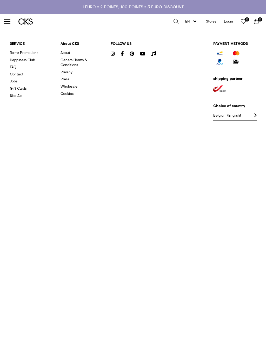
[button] (176, 21)
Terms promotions (24, 52)
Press (65, 79)
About (65, 52)
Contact (16, 74)
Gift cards (18, 88)
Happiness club (22, 59)
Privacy (66, 72)
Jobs (13, 81)
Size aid (16, 95)
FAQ (13, 66)
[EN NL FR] (192, 21)
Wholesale (69, 86)
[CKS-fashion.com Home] (94, 21)
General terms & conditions (74, 62)
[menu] (7, 21)
